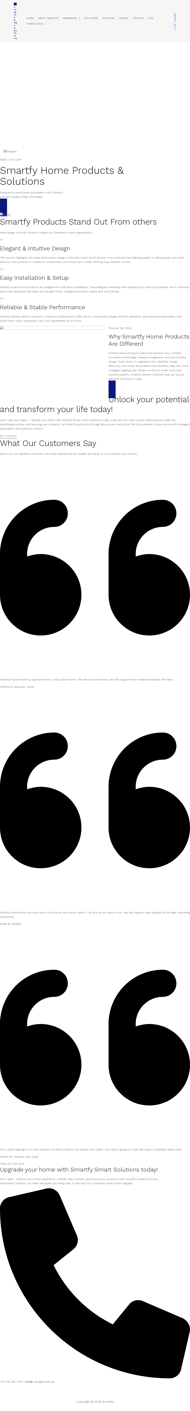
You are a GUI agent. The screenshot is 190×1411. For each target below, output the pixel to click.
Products (70, 18)
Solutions (91, 18)
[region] (95, 100)
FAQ (151, 18)
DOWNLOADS (35, 23)
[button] (78, 18)
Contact (138, 18)
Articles (109, 18)
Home (30, 18)
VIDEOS (123, 18)
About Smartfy (48, 18)
